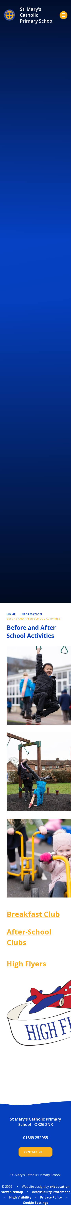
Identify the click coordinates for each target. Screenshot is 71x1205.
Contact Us (33, 1152)
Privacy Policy (51, 1197)
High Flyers (26, 964)
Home (11, 614)
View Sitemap (12, 1192)
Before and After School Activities (34, 618)
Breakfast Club (33, 914)
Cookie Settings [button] (35, 1202)
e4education (59, 1186)
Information (31, 614)
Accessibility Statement (51, 1192)
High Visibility (20, 1197)
